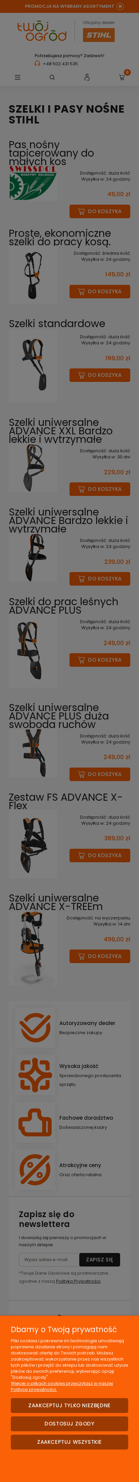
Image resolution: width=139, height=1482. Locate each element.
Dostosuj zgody (69, 1423)
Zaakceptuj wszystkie (69, 1441)
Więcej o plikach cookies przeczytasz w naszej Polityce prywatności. (62, 1386)
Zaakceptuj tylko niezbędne (69, 1405)
